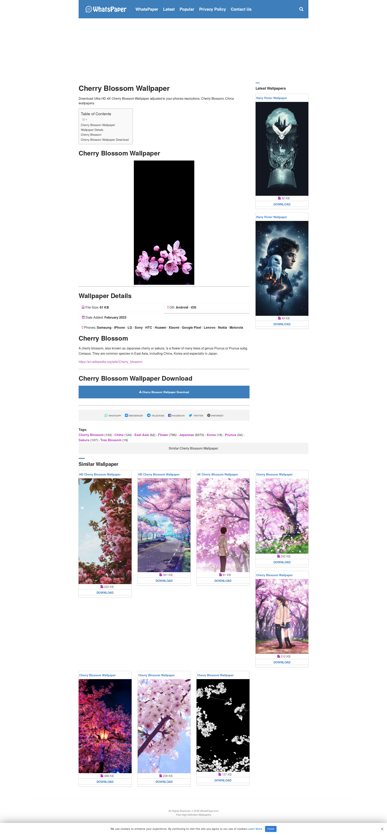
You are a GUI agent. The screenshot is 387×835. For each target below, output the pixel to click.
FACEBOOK (178, 415)
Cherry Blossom (91, 134)
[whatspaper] (106, 8)
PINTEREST (217, 415)
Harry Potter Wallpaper (271, 98)
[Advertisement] (193, 50)
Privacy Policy (212, 9)
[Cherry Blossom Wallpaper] (164, 222)
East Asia (142, 434)
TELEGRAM (157, 415)
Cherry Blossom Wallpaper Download (105, 139)
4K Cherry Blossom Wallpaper (217, 474)
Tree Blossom (111, 440)
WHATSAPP (114, 415)
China (119, 434)
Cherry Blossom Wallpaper (98, 125)
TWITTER (198, 415)
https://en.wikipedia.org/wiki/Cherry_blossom (110, 361)
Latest (169, 9)
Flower (163, 434)
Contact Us (241, 9)
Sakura (84, 440)
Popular (187, 9)
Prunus (231, 434)
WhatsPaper (146, 9)
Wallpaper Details (92, 129)
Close (270, 828)
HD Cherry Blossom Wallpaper (100, 474)
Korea (212, 434)
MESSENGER (135, 415)
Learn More (255, 828)
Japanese (187, 434)
